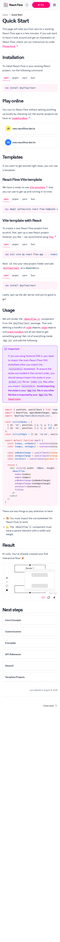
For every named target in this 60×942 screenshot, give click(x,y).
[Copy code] (53, 87)
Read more (14, 399)
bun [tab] (33, 77)
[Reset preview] (48, 597)
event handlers (15, 331)
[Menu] (54, 5)
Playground (8, 46)
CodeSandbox (19, 118)
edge (44, 327)
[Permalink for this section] (27, 57)
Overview (48, 705)
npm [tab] (6, 77)
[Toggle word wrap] (48, 87)
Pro (42, 5)
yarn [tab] (24, 77)
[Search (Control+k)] (27, 5)
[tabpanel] (30, 88)
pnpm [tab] (15, 77)
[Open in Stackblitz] (54, 597)
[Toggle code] (43, 597)
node (29, 327)
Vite (51, 236)
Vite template (37, 187)
